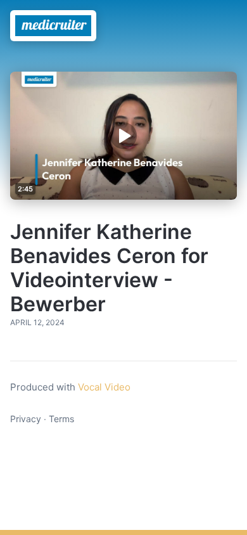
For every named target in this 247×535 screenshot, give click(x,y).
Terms (61, 418)
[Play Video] (123, 135)
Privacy (25, 418)
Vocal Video (104, 387)
